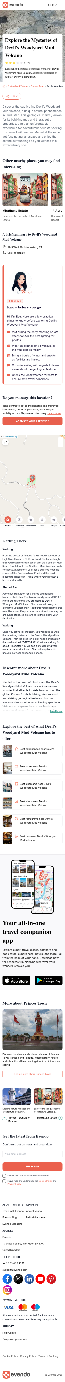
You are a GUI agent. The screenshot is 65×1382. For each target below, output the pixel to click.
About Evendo (34, 1211)
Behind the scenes (36, 1217)
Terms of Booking (48, 1356)
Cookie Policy (45, 1181)
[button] (32, 478)
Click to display (16, 252)
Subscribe (33, 1166)
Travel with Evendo (13, 1211)
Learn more (54, 413)
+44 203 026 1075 (13, 1263)
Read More (56, 711)
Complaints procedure (14, 1339)
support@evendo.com (14, 1269)
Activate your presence (32, 421)
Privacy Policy (14, 1184)
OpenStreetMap (10, 437)
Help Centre (9, 1332)
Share (14, 96)
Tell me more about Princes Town (32, 1074)
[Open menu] (60, 5)
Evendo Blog (9, 1217)
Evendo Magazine (12, 1223)
